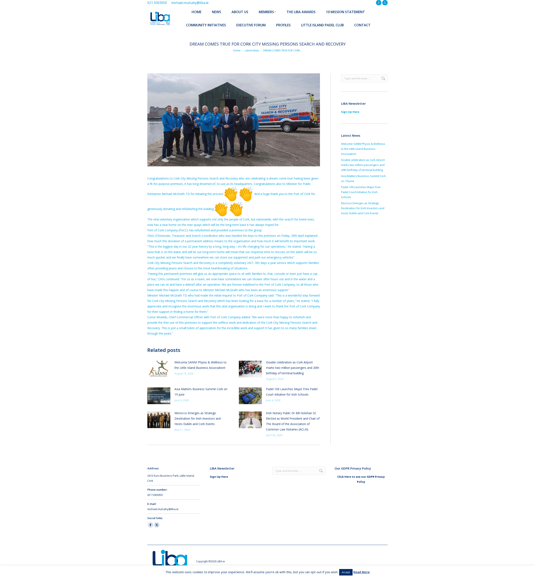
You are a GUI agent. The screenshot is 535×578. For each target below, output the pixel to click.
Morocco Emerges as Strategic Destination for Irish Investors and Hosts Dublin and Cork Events (198, 418)
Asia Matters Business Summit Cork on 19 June (201, 391)
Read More (361, 572)
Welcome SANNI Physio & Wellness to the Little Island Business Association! (201, 365)
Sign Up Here (350, 112)
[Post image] (158, 369)
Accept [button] (346, 572)
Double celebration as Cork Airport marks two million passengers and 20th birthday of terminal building (292, 367)
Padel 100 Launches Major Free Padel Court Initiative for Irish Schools (291, 391)
